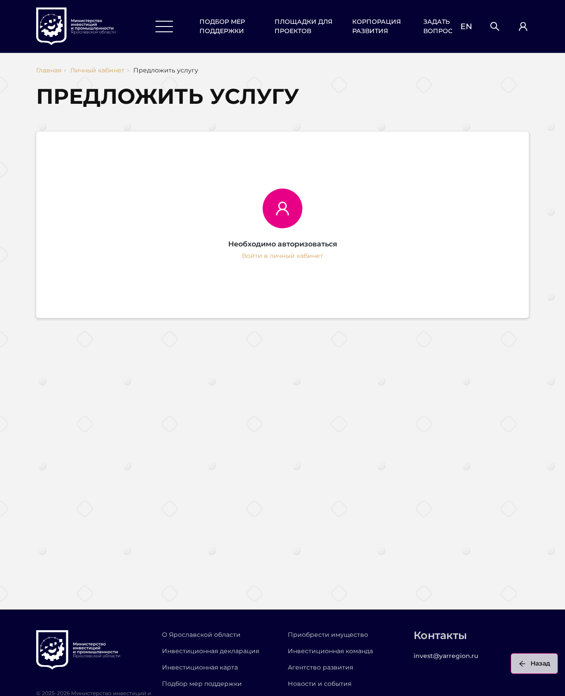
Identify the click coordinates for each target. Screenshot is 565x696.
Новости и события (319, 684)
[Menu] (164, 26)
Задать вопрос (437, 26)
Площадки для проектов (303, 26)
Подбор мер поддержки (222, 26)
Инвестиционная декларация (210, 651)
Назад (540, 663)
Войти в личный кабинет (282, 256)
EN (466, 26)
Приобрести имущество (328, 635)
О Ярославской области (201, 635)
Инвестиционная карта (200, 667)
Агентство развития (320, 667)
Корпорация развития (376, 26)
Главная (48, 70)
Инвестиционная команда (330, 651)
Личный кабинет (97, 70)
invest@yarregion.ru (446, 656)
